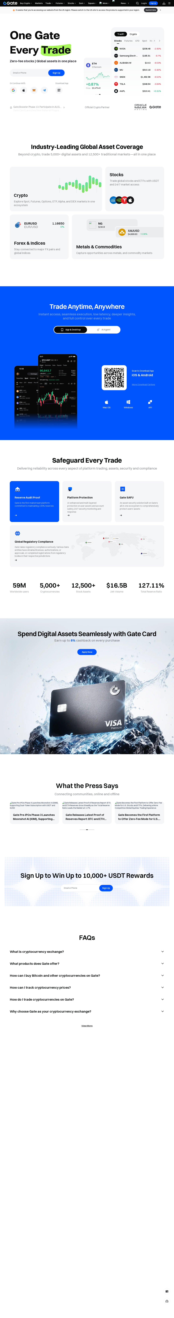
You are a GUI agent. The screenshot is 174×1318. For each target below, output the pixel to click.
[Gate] (10, 3)
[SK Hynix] (98, 94)
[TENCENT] (97, 94)
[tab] (119, 41)
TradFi (120, 34)
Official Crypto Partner (97, 107)
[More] (159, 40)
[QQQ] (96, 94)
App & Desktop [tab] (73, 329)
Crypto (133, 34)
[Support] (167, 1301)
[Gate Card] (167, 1291)
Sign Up (153, 3)
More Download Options (143, 384)
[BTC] (99, 94)
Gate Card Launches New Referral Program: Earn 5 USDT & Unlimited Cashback (57, 107)
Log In (144, 3)
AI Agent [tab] (106, 329)
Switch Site (151, 10)
